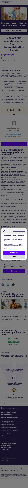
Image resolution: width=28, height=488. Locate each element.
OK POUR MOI (14, 253)
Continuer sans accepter (18, 231)
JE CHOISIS (14, 257)
